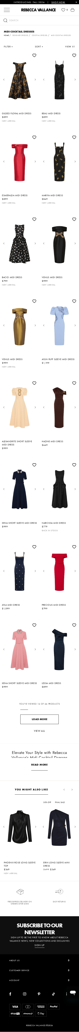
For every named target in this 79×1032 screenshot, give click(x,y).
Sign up (39, 945)
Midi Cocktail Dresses (61, 35)
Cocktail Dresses (40, 35)
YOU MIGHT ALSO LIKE (31, 789)
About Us (14, 960)
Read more (39, 764)
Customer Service (19, 970)
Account (14, 980)
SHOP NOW (58, 2)
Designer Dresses (20, 35)
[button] (39, 20)
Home (6, 35)
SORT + (39, 46)
